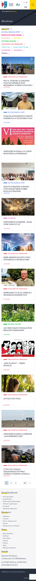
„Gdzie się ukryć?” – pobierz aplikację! (14, 364)
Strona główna (6, 11)
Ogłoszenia (5, 38)
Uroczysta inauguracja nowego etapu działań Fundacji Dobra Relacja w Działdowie (16, 189)
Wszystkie (5, 29)
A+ (27, 2)
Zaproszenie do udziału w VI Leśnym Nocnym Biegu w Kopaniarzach (17, 152)
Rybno (5, 545)
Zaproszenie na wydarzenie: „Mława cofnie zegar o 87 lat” (17, 223)
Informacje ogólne (8, 497)
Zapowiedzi (18, 50)
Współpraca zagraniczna (10, 508)
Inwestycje (6, 506)
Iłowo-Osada (6, 538)
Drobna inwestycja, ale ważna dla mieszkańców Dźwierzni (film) (17, 294)
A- (24, 2)
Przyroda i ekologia (8, 41)
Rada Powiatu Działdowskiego (11, 501)
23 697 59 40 (9, 562)
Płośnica (5, 543)
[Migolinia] (18, 4)
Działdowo (6, 536)
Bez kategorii (12, 147)
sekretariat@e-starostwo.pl (9, 565)
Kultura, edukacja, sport (10, 32)
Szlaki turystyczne (20, 47)
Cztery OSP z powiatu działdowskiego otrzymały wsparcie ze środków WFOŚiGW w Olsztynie (16, 471)
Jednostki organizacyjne (10, 504)
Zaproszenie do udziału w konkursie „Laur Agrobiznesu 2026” (17, 435)
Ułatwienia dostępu (26, 7)
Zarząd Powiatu (7, 499)
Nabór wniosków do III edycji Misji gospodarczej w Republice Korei (16, 258)
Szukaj (33, 4)
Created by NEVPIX (29, 578)
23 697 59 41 (22, 562)
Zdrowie (4, 53)
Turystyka (5, 47)
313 (25, 483)
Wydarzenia (5, 50)
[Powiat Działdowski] (4, 4)
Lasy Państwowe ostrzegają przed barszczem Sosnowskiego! (17, 329)
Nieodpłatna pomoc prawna (11, 35)
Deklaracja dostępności (9, 548)
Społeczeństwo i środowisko (12, 44)
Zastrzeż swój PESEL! (12, 398)
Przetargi (17, 38)
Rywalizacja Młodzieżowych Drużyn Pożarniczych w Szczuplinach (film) (17, 117)
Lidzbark (5, 540)
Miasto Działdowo (8, 533)
